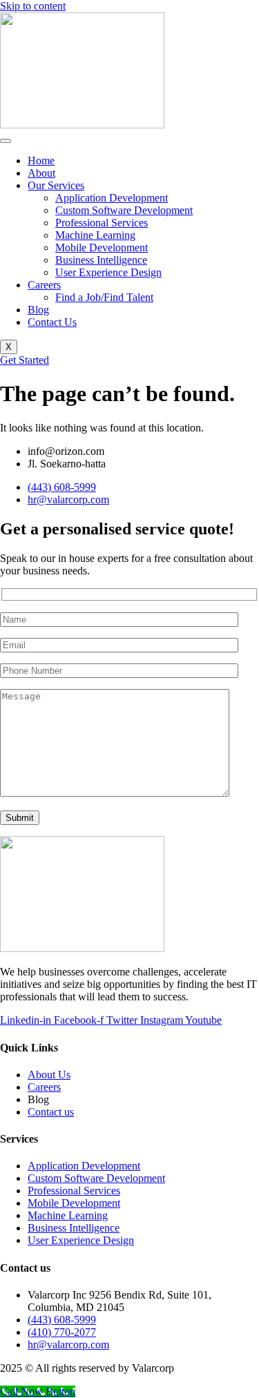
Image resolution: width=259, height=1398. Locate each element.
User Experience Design (108, 272)
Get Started (24, 360)
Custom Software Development (124, 210)
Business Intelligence (101, 260)
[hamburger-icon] (5, 141)
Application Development (111, 198)
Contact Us (52, 322)
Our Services (56, 185)
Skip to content (33, 6)
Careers (44, 285)
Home (41, 160)
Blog (38, 309)
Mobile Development (101, 247)
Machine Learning (95, 235)
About (41, 173)
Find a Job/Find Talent (104, 297)
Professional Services (101, 223)
